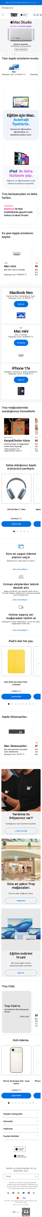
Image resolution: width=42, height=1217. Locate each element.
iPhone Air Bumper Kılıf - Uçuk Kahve (16, 1082)
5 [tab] (28, 532)
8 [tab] (33, 704)
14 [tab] (38, 54)
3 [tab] (21, 532)
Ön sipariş (21, 343)
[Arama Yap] (34, 15)
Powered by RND (21, 1202)
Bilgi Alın (21, 973)
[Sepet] (40, 15)
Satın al (21, 304)
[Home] (14, 15)
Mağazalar (9, 8)
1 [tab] (14, 532)
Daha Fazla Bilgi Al (20, 569)
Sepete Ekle (16, 524)
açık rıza (24, 1188)
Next (39, 2)
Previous (3, 2)
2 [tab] (17, 532)
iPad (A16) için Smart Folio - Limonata (16, 683)
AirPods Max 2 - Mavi (16, 509)
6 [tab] (26, 704)
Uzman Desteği (21, 831)
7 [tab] (30, 704)
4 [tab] (24, 532)
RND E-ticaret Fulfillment (21, 1204)
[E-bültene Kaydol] (35, 1176)
